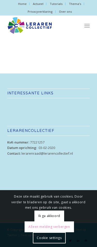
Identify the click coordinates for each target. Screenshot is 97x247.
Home (22, 4)
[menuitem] (22, 4)
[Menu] (87, 25)
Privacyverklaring (40, 11)
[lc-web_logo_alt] (40, 25)
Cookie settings (49, 238)
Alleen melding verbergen (49, 226)
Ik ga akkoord (49, 216)
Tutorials (56, 4)
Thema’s (75, 4)
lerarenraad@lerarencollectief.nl (47, 153)
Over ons (65, 11)
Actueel (38, 4)
